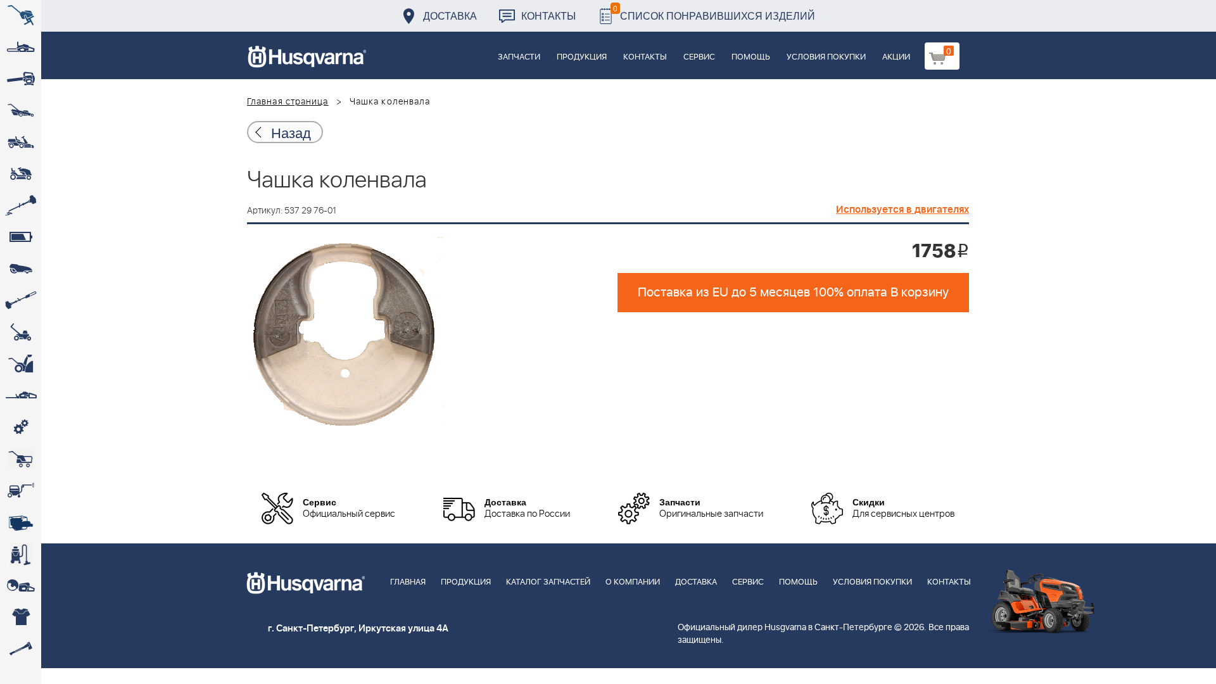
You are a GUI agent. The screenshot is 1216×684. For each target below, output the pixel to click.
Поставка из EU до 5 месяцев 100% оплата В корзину (793, 292)
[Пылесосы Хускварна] (20, 554)
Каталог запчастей (548, 582)
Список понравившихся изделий (714, 12)
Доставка (450, 15)
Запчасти (519, 57)
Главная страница (288, 102)
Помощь (751, 57)
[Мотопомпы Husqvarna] (20, 522)
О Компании (632, 582)
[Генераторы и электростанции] (20, 459)
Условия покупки (826, 57)
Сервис (699, 57)
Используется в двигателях (902, 209)
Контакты (548, 15)
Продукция (582, 57)
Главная (408, 582)
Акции (896, 57)
